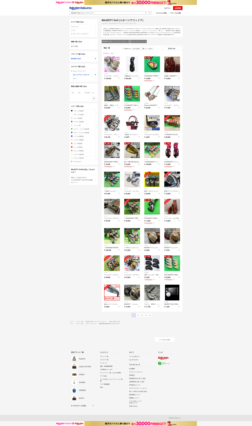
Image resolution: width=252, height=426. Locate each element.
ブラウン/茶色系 (78, 122)
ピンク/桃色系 (77, 143)
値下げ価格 (74, 46)
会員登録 (178, 8)
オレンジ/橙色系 (78, 151)
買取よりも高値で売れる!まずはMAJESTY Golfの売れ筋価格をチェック (82, 180)
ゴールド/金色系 (78, 158)
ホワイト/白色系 (78, 114)
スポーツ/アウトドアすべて (81, 75)
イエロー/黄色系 (78, 140)
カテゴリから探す (161, 13)
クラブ (106, 74)
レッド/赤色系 (77, 147)
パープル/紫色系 (78, 136)
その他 (146, 103)
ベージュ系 (77, 125)
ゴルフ (75, 78)
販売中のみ (128, 49)
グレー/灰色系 (77, 118)
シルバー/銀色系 (78, 154)
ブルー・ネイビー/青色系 (81, 133)
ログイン (167, 8)
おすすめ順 (136, 49)
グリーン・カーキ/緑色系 (81, 129)
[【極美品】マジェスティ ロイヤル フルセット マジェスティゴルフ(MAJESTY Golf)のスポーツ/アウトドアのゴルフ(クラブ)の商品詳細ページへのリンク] (132, 64)
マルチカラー (77, 162)
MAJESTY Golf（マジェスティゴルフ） (114, 41)
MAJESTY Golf (76, 59)
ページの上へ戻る (164, 340)
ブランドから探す (175, 13)
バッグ (166, 74)
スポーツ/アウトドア (137, 41)
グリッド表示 (148, 49)
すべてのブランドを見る (78, 406)
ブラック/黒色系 (78, 111)
